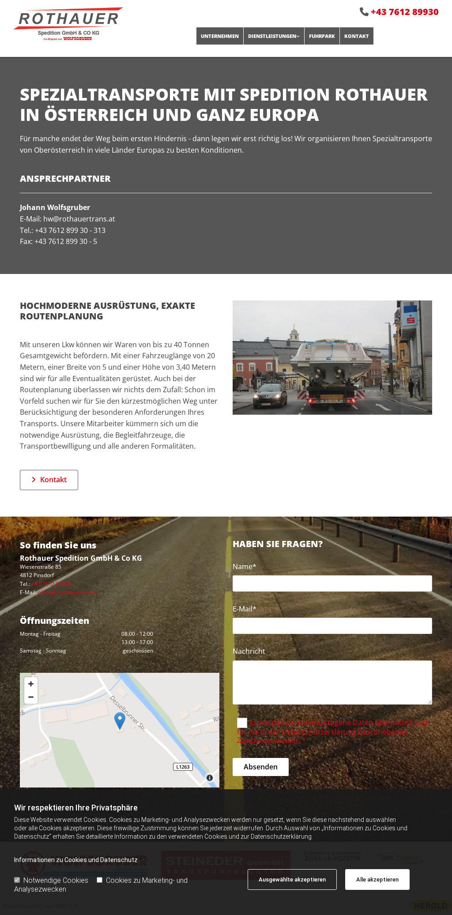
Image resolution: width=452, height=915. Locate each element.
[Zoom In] (31, 683)
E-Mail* (244, 609)
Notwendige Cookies (55, 880)
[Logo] (98, 24)
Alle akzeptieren (377, 879)
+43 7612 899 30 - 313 (70, 230)
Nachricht (249, 651)
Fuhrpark (322, 36)
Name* (244, 566)
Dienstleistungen (272, 36)
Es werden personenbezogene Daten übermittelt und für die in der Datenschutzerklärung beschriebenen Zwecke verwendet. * (332, 731)
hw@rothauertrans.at (79, 219)
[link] (273, 36)
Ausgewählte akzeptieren (292, 879)
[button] (49, 480)
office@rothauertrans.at (67, 592)
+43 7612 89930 (405, 12)
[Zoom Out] (31, 697)
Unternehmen (220, 36)
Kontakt (356, 36)
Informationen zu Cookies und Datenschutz (76, 859)
